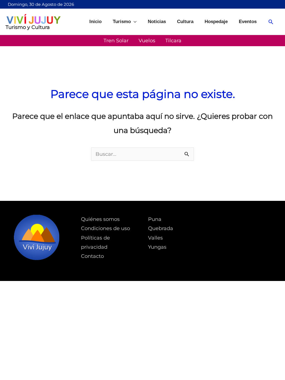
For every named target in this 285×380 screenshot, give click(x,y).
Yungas (157, 247)
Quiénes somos (100, 219)
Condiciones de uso (105, 228)
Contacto (92, 256)
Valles (155, 238)
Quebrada (160, 228)
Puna (154, 219)
